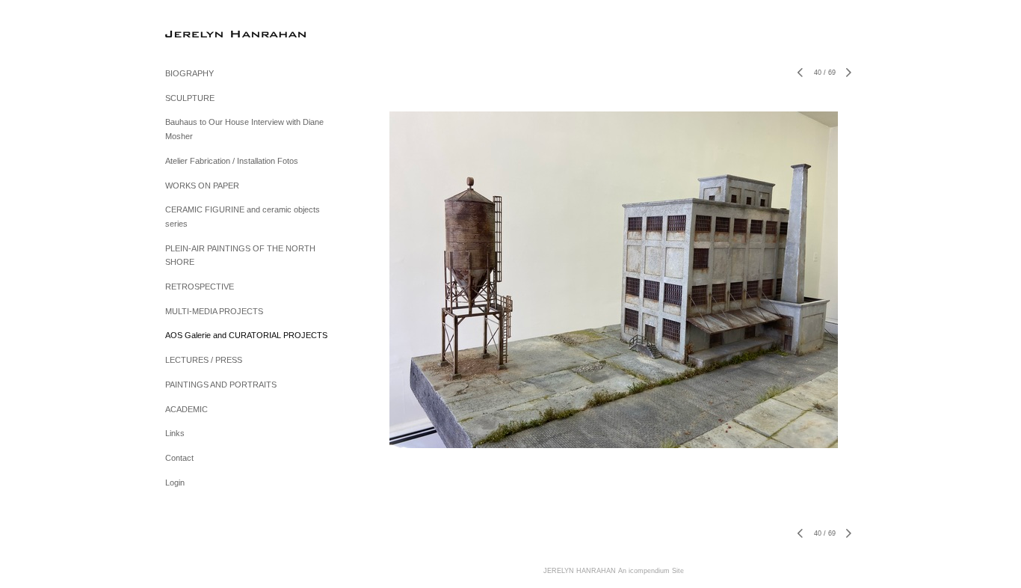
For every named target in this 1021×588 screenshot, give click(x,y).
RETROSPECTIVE (199, 286)
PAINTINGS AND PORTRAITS (221, 384)
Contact (179, 457)
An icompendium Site (651, 571)
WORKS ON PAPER (202, 185)
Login (175, 482)
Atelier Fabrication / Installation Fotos (231, 160)
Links (175, 433)
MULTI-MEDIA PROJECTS (214, 311)
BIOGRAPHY (189, 73)
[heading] (202, 33)
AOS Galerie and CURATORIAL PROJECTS (246, 335)
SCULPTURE (190, 98)
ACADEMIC (186, 409)
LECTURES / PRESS (203, 359)
